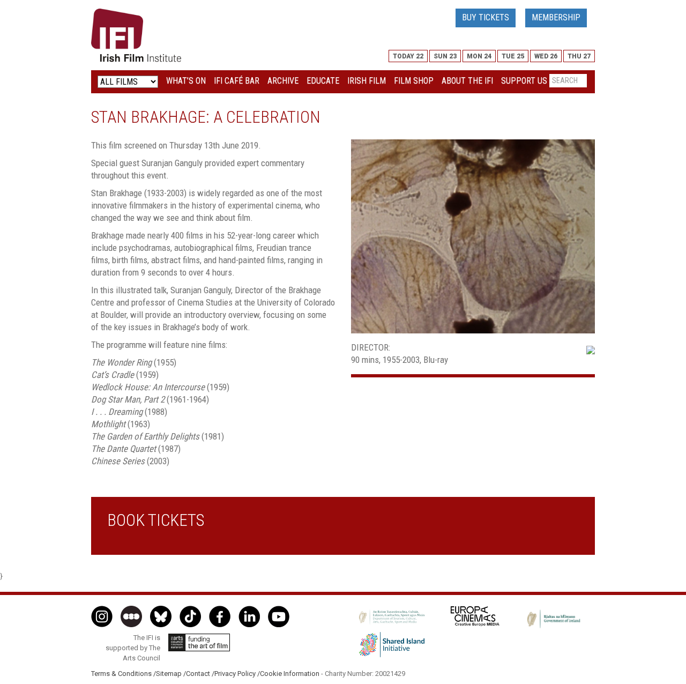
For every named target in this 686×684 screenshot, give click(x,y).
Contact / (200, 674)
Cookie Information (289, 674)
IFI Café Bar (236, 81)
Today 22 (408, 56)
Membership (556, 17)
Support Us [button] (524, 81)
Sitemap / (171, 674)
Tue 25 (513, 56)
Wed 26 (545, 56)
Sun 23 (445, 56)
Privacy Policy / (237, 674)
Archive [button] (283, 81)
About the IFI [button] (467, 81)
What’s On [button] (186, 81)
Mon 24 (479, 56)
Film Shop (414, 81)
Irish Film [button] (366, 81)
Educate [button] (323, 81)
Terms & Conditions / (123, 674)
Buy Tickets (485, 17)
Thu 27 (579, 56)
